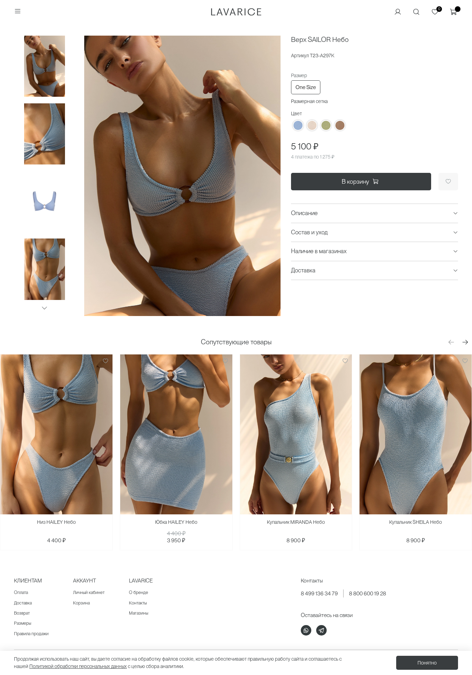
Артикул (300, 55)
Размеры (22, 623)
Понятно (427, 663)
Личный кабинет (88, 592)
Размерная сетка (309, 101)
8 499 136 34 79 (319, 593)
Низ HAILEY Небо (56, 522)
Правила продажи (31, 633)
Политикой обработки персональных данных (78, 666)
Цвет (296, 113)
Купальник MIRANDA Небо (296, 522)
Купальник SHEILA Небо (415, 522)
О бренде (138, 592)
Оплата (21, 592)
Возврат (22, 613)
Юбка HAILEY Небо (176, 522)
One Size (306, 87)
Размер (299, 75)
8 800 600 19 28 (367, 593)
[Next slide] (44, 308)
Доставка (23, 603)
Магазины (138, 613)
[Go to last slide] (96, 175)
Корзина (81, 603)
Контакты (138, 603)
